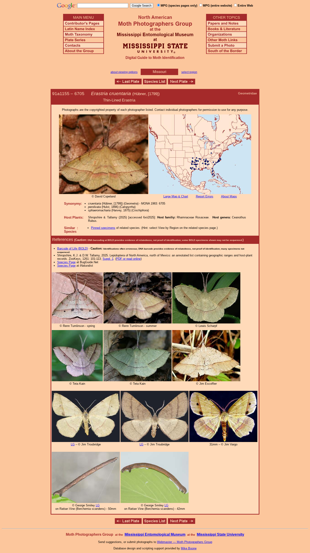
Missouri (159, 72)
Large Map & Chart (175, 196)
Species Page (66, 262)
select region (189, 72)
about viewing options (124, 72)
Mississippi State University (220, 534)
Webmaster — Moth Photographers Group (184, 542)
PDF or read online (128, 258)
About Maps (229, 196)
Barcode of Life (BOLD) (72, 248)
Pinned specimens (103, 228)
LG (73, 444)
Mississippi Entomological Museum (155, 534)
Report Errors (204, 196)
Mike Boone (189, 548)
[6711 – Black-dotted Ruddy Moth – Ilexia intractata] (181, 83)
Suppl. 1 (108, 258)
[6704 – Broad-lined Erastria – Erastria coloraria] (128, 83)
